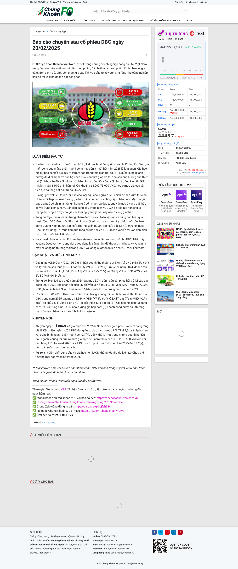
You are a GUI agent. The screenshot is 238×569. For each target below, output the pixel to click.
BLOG (189, 20)
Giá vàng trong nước (168, 84)
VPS (64, 389)
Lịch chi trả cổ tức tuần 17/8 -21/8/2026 (191, 246)
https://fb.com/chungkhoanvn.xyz (102, 411)
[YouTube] (167, 532)
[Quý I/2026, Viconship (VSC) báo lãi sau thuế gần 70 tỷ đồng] (165, 296)
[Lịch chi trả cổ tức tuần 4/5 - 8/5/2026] (165, 280)
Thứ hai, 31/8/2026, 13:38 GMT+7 (45, 2)
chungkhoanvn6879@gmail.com (115, 544)
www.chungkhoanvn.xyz (132, 563)
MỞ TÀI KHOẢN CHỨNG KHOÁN (165, 20)
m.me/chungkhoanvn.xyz (116, 548)
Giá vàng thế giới (166, 124)
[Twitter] (160, 532)
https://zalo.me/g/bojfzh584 (93, 406)
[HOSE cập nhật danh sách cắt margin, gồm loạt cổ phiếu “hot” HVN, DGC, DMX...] (165, 233)
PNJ (160, 100)
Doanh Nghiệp (57, 31)
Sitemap (204, 2)
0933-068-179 (108, 536)
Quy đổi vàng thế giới (168, 143)
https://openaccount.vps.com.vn (117, 398)
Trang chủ (52, 20)
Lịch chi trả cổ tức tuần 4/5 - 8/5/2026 (190, 277)
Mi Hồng (162, 118)
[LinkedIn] (173, 532)
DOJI (160, 105)
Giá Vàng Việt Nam (197, 172)
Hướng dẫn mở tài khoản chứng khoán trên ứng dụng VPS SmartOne (80, 402)
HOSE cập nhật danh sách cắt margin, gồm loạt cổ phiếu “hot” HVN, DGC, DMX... (189, 233)
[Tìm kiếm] (185, 11)
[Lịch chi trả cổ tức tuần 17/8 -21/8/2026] (165, 249)
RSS (85, 2)
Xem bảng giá (192, 2)
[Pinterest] (180, 532)
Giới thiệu (179, 2)
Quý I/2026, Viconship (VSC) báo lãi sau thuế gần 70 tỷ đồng (190, 295)
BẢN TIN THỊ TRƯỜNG (133, 20)
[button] (146, 55)
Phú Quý (162, 111)
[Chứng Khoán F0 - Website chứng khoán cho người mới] (52, 11)
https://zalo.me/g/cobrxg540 (119, 553)
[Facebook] (154, 532)
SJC (160, 94)
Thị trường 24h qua (72, 2)
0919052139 (110, 540)
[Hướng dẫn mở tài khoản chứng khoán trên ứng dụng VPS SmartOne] (165, 265)
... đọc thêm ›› (44, 553)
